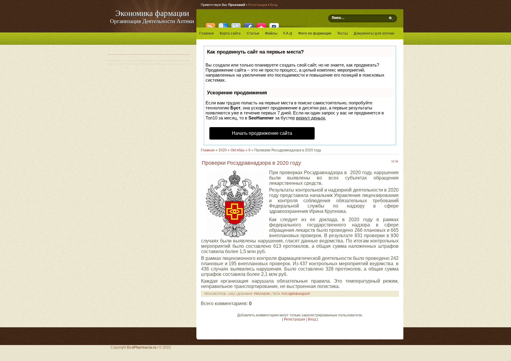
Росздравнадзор (296, 293)
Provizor (262, 293)
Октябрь (238, 150)
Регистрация (257, 5)
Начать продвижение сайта (262, 133)
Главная (208, 150)
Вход (273, 5)
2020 (223, 150)
